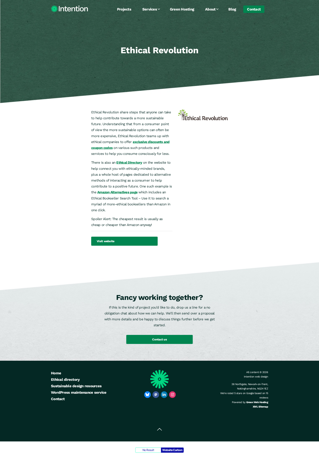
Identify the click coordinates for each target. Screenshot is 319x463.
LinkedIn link (164, 394)
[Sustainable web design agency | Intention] (69, 9)
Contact (254, 9)
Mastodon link (155, 394)
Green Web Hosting (257, 402)
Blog (232, 9)
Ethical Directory (129, 162)
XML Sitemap (260, 406)
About (210, 9)
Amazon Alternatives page (117, 192)
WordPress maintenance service (78, 392)
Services (149, 9)
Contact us (159, 339)
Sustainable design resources (76, 386)
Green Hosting (182, 9)
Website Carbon (172, 450)
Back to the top (159, 429)
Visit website (105, 241)
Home (56, 373)
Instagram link (172, 394)
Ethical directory (65, 379)
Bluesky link (147, 394)
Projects (124, 9)
